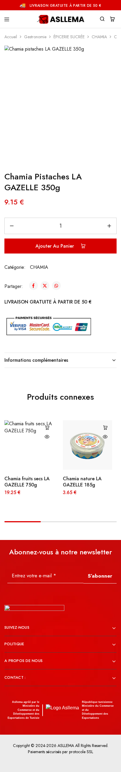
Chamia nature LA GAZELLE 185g (82, 481)
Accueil (10, 37)
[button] (47, 427)
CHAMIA (99, 37)
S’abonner (100, 575)
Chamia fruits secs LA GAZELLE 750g (27, 481)
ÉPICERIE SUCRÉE (69, 37)
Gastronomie (35, 37)
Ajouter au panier (55, 246)
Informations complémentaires (36, 360)
